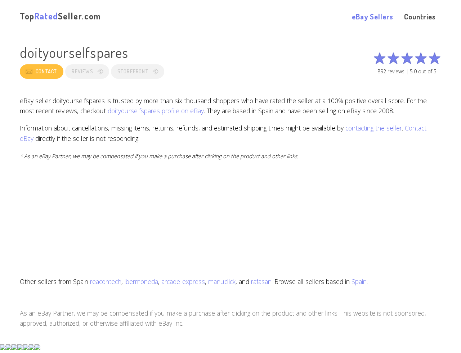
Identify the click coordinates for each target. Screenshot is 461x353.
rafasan (261, 281)
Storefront (132, 71)
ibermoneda (141, 281)
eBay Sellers (372, 16)
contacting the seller (373, 128)
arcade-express (183, 281)
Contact (46, 71)
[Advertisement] (230, 218)
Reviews (82, 71)
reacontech (105, 281)
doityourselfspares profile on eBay (156, 110)
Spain (359, 281)
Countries (420, 16)
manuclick (222, 281)
